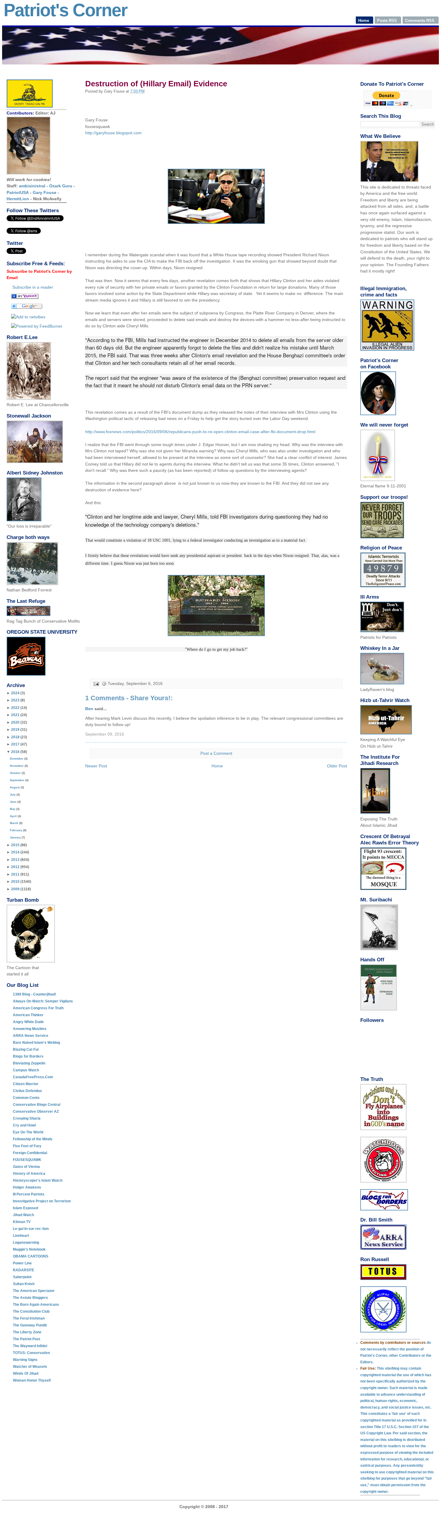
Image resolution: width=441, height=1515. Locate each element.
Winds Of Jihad (25, 1373)
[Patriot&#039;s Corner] (24, 297)
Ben (89, 708)
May (12, 809)
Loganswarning (26, 1242)
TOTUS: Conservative (31, 1353)
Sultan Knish (23, 1284)
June (13, 801)
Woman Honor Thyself (32, 1380)
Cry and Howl (24, 1125)
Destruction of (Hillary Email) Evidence (156, 83)
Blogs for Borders (28, 1056)
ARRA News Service (30, 1035)
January (15, 837)
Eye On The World (28, 1132)
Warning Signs (25, 1360)
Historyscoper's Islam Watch (37, 1180)
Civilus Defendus (27, 1091)
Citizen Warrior (25, 1084)
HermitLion (18, 198)
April (13, 816)
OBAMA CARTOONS (30, 1256)
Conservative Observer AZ (36, 1111)
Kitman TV (22, 1222)
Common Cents (26, 1098)
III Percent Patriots (28, 1194)
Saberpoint (22, 1277)
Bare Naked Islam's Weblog (36, 1042)
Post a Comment (216, 753)
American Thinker (28, 1015)
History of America (29, 1173)
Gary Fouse (44, 192)
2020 (15, 722)
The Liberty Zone (27, 1332)
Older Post (337, 765)
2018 (15, 737)
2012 (15, 867)
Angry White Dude (28, 1022)
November (17, 765)
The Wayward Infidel (30, 1346)
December (16, 758)
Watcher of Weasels (30, 1366)
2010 (15, 881)
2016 (15, 752)
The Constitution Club (31, 1311)
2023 (15, 700)
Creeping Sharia (26, 1118)
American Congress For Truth (38, 1008)
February (16, 830)
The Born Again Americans (36, 1304)
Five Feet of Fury (27, 1146)
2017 (15, 744)
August (15, 787)
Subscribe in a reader (32, 287)
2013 (15, 860)
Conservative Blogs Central (36, 1104)
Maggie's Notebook (29, 1249)
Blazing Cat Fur (26, 1049)
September (17, 780)
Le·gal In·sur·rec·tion (31, 1229)
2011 (15, 874)
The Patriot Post (26, 1339)
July (13, 794)
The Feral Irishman (29, 1318)
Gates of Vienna (26, 1166)
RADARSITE (23, 1270)
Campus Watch (26, 1070)
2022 (15, 708)
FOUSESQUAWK (27, 1160)
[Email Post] (96, 683)
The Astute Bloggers (30, 1297)
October (15, 773)
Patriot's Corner (65, 10)
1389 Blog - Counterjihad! (34, 994)
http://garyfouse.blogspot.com (113, 132)
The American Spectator (34, 1291)
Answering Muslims (29, 1029)
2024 (15, 693)
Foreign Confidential (30, 1153)
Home (217, 765)
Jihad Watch (23, 1215)
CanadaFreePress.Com (33, 1077)
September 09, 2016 (104, 734)
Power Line (22, 1263)
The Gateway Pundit (30, 1325)
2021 (15, 715)
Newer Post (96, 765)
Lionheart (21, 1235)
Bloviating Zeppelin (29, 1063)
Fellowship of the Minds (32, 1139)
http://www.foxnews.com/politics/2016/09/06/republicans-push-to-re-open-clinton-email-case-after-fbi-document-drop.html (200, 431)
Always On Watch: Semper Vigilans (43, 1001)
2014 (15, 852)
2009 (15, 889)
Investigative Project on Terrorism (42, 1201)
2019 (15, 729)
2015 (15, 845)
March (14, 823)
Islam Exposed (25, 1208)
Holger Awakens (27, 1187)
